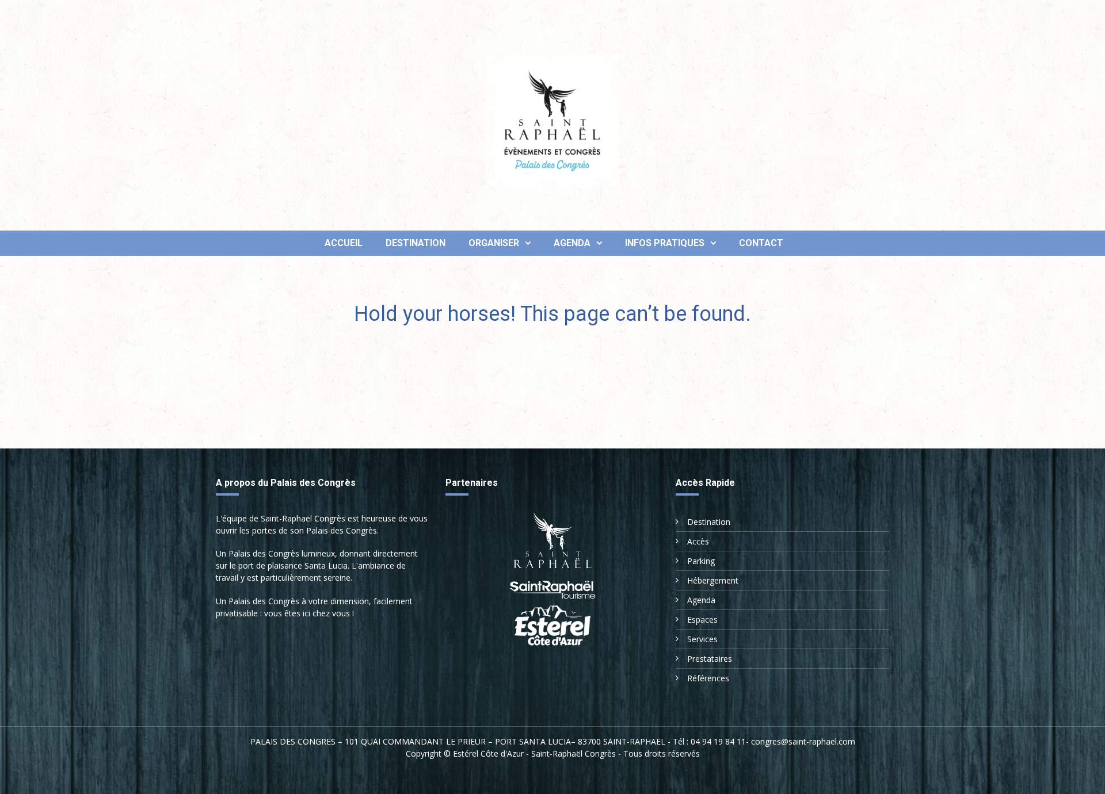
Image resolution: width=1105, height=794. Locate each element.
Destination (415, 242)
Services (702, 639)
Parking (701, 560)
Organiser (493, 242)
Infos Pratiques (664, 242)
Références (708, 678)
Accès (698, 541)
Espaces (702, 619)
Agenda (572, 242)
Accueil (342, 242)
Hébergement (712, 580)
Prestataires (709, 658)
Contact (761, 242)
